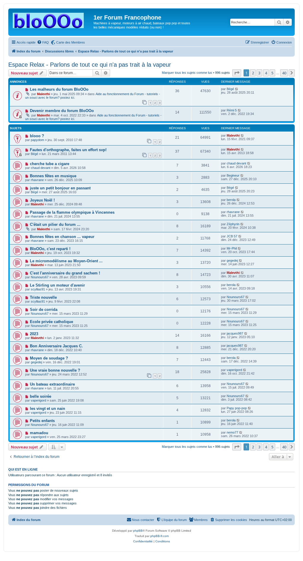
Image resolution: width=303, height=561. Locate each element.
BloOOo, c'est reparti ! (50, 249)
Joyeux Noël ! (42, 200)
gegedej (232, 260)
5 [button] (272, 73)
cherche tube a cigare (49, 164)
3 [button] (259, 73)
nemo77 (232, 432)
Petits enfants (42, 420)
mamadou (39, 433)
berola (231, 200)
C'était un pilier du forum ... (55, 224)
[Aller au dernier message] (237, 89)
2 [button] (253, 73)
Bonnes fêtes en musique (53, 176)
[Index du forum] (52, 19)
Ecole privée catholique (51, 321)
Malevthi (43, 94)
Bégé (230, 89)
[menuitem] (43, 42)
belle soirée (40, 396)
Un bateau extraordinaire (52, 384)
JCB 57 (232, 236)
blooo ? (37, 136)
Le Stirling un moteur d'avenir (57, 285)
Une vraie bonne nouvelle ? (55, 370)
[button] (236, 72)
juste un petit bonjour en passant (60, 188)
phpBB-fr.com (159, 536)
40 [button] (284, 73)
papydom (37, 140)
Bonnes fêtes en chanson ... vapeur (62, 236)
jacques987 (235, 333)
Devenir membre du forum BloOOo (62, 110)
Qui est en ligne (23, 469)
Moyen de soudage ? (49, 358)
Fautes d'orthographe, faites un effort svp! (68, 150)
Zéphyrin (233, 224)
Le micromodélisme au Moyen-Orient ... (66, 261)
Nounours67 (40, 277)
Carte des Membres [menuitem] (70, 42)
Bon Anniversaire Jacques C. (56, 346)
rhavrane (37, 180)
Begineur (233, 175)
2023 (34, 334)
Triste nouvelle (43, 297)
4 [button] (266, 73)
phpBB (138, 530)
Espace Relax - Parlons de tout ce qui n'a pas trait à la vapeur (89, 64)
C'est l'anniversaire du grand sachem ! (65, 273)
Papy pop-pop (237, 408)
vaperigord (234, 370)
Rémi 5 (232, 110)
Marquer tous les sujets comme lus (187, 72)
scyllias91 (38, 289)
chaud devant (40, 168)
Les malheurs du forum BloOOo (59, 89)
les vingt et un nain (47, 408)
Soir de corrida (43, 309)
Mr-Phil (232, 248)
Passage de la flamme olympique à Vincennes (72, 212)
